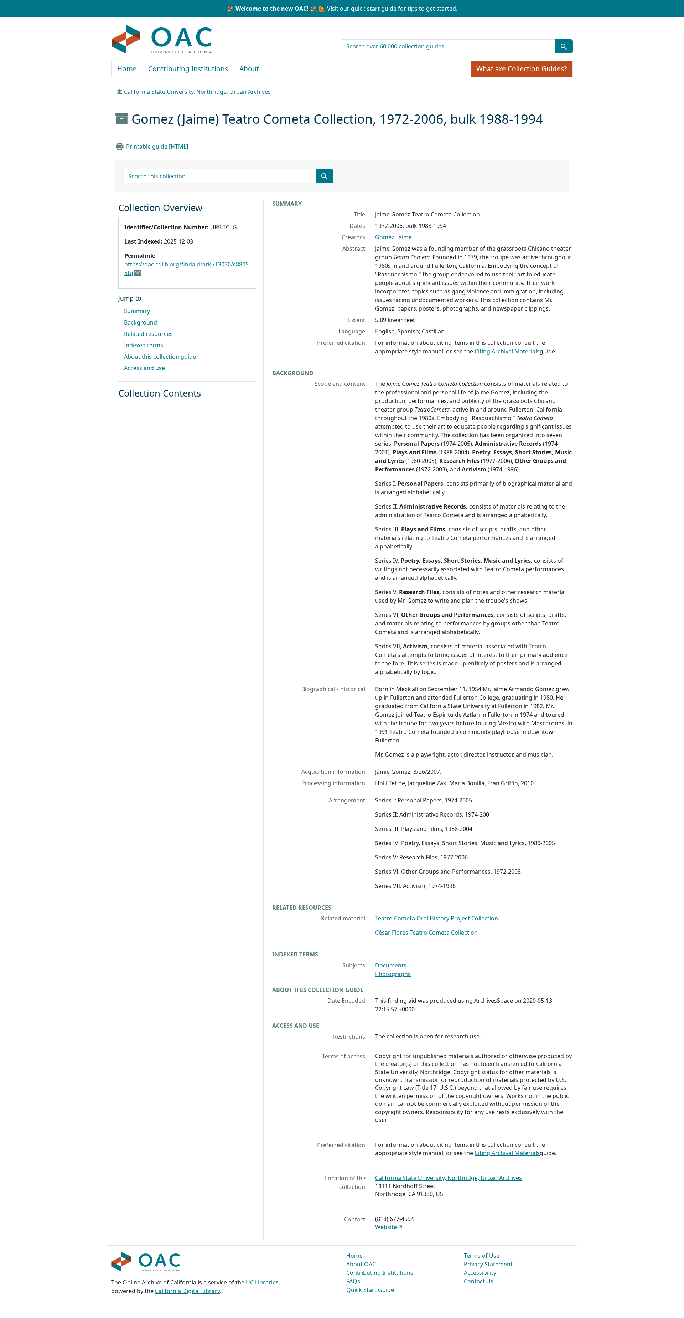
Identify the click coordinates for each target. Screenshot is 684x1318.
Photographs (393, 974)
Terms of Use (481, 1256)
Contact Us (478, 1281)
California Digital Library (187, 1291)
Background (140, 322)
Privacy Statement (488, 1264)
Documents (390, 965)
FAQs (353, 1281)
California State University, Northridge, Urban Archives (197, 92)
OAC (162, 39)
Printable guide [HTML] (157, 146)
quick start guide (374, 8)
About (249, 68)
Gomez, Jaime (393, 237)
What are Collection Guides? (521, 68)
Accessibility (480, 1273)
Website (386, 1227)
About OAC (361, 1264)
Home (127, 68)
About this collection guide (160, 357)
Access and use (144, 368)
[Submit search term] (564, 46)
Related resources (148, 334)
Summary (137, 311)
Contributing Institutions (188, 68)
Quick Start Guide (370, 1290)
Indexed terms (143, 345)
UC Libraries (262, 1282)
